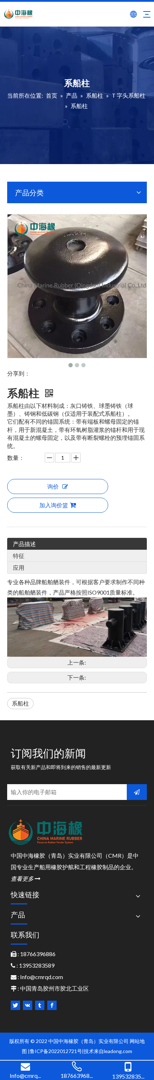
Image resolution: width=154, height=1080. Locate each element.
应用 (18, 567)
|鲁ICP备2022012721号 (55, 1051)
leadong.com (118, 1051)
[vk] (27, 1005)
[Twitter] (15, 1005)
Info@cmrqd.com (41, 976)
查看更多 (25, 878)
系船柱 (20, 703)
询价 (53, 486)
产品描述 (24, 543)
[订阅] (137, 792)
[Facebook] (52, 1005)
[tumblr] (39, 1005)
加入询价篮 (53, 505)
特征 (18, 555)
